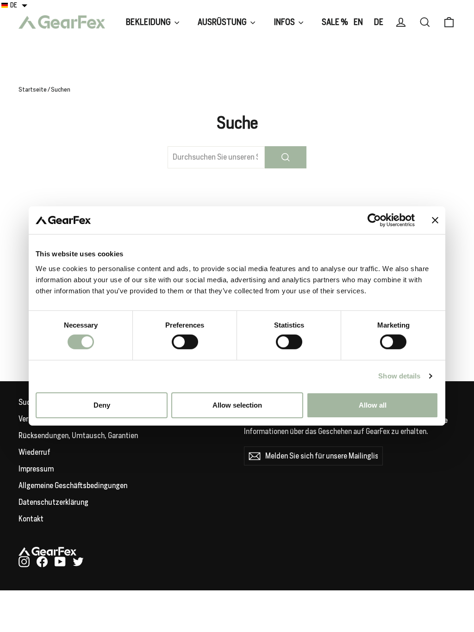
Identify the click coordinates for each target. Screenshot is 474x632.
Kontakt (31, 518)
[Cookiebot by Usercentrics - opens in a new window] (374, 220)
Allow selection (237, 405)
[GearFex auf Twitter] (78, 562)
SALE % (335, 22)
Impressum (36, 469)
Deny (102, 405)
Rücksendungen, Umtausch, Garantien (78, 435)
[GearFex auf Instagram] (24, 562)
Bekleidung (149, 22)
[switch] (185, 342)
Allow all (373, 405)
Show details (399, 376)
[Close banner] (435, 220)
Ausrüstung (223, 22)
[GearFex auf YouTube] (60, 562)
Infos (285, 22)
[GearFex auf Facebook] (42, 562)
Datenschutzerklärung (53, 502)
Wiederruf (34, 452)
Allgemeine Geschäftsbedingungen (73, 485)
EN (358, 22)
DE (378, 22)
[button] (14, 5)
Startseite (33, 89)
